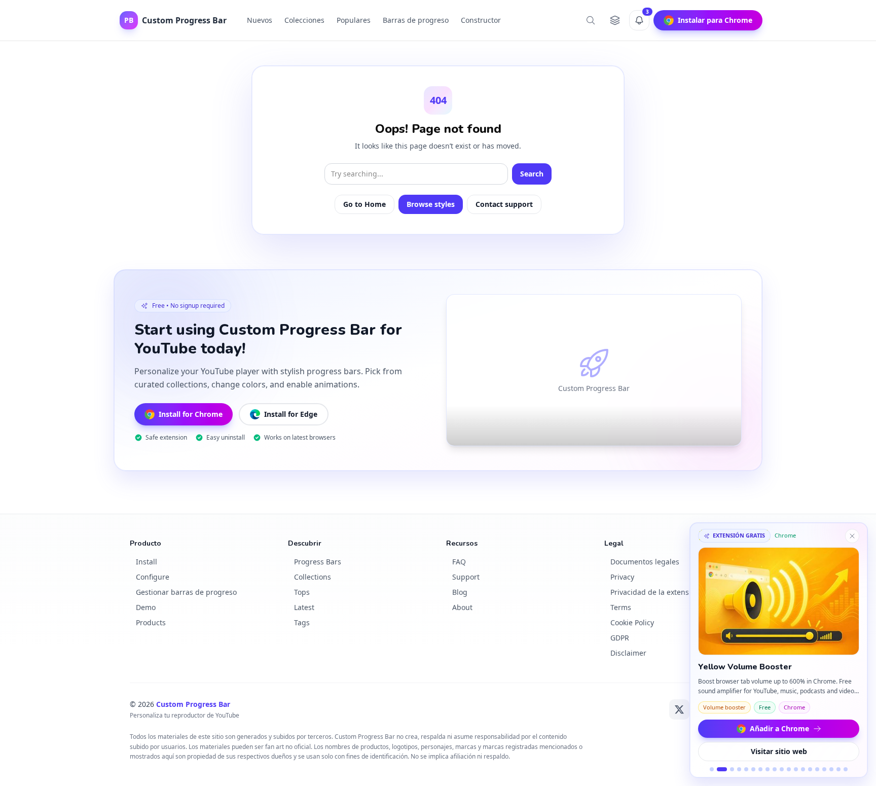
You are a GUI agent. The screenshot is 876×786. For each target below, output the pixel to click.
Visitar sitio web (779, 751)
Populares (354, 20)
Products (151, 622)
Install (146, 561)
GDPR (619, 637)
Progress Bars (317, 561)
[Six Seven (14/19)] (810, 769)
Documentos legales (644, 561)
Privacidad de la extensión (655, 592)
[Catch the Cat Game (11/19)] (789, 769)
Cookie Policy (632, 622)
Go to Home (364, 204)
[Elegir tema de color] (615, 20)
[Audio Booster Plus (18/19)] (838, 769)
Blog (459, 592)
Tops (302, 592)
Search (531, 173)
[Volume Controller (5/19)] (746, 769)
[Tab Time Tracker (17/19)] (831, 769)
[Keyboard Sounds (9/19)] (775, 769)
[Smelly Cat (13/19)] (803, 769)
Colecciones (304, 20)
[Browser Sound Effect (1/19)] (712, 769)
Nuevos (259, 20)
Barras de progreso (416, 20)
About (462, 607)
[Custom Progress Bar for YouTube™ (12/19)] (796, 769)
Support (466, 577)
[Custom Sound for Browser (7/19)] (760, 769)
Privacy (622, 577)
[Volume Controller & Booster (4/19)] (739, 769)
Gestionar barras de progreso (186, 592)
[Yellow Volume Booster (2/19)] (722, 769)
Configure (152, 577)
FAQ (459, 561)
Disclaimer (628, 653)
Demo (146, 607)
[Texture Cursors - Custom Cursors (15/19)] (817, 769)
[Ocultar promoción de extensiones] (852, 536)
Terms (620, 607)
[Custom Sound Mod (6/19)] (753, 769)
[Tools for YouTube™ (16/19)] (824, 769)
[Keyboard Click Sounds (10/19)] (782, 769)
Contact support (504, 204)
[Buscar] (590, 20)
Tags (302, 622)
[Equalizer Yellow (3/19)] (732, 769)
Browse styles (431, 204)
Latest (304, 607)
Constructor (481, 20)
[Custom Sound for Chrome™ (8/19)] (767, 769)
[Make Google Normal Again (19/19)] (846, 769)
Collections (312, 577)
